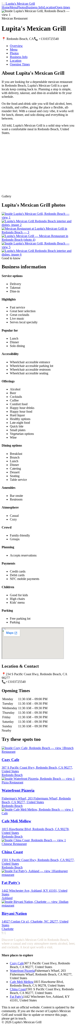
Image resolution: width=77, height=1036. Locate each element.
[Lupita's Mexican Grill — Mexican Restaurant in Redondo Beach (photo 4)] (38, 239)
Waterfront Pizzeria (22, 970)
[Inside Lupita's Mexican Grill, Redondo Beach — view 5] (38, 247)
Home (6, 7)
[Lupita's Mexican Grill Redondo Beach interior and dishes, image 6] (38, 254)
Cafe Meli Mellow (22, 982)
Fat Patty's (16, 996)
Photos (21, 7)
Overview (16, 46)
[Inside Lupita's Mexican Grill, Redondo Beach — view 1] (38, 217)
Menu (13, 7)
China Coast (18, 989)
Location (49, 7)
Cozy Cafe (17, 963)
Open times (62, 7)
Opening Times (20, 64)
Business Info (35, 7)
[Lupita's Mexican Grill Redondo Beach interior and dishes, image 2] (38, 225)
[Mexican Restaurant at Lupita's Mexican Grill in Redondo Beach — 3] (38, 232)
